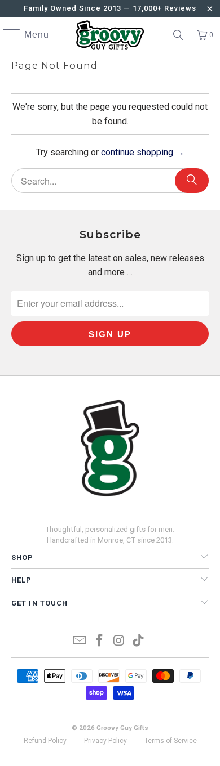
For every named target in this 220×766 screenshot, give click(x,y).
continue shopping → (142, 152)
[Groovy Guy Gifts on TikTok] (138, 641)
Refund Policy (45, 741)
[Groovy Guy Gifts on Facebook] (99, 641)
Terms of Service (170, 741)
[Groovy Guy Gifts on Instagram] (119, 641)
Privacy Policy (105, 741)
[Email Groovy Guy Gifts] (80, 641)
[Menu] (6, 35)
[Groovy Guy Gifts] (110, 35)
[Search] (178, 35)
